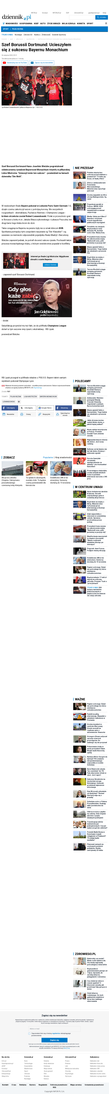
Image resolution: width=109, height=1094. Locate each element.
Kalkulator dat (94, 1061)
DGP (67, 13)
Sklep (104, 13)
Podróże (27, 1076)
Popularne (48, 457)
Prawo (67, 1061)
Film (45, 1073)
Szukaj (103, 17)
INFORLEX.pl (57, 13)
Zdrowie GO (28, 35)
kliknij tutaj (67, 1048)
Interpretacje (6, 1073)
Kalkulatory (94, 1057)
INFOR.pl (34, 13)
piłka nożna (15, 397)
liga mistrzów (30, 397)
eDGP (3, 1066)
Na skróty (5, 1057)
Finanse (67, 1063)
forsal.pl (45, 13)
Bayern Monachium (48, 397)
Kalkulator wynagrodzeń (98, 1076)
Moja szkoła (48, 1068)
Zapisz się (54, 1040)
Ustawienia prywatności (94, 1085)
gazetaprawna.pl (93, 13)
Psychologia (69, 1073)
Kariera (32, 1085)
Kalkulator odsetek (96, 1071)
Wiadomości (28, 1068)
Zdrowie (27, 1073)
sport (11, 39)
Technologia (28, 1063)
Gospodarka (28, 1066)
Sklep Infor (5, 1076)
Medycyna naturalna (72, 1068)
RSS (54, 1087)
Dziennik (4, 39)
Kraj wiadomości (63, 457)
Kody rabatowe (49, 1063)
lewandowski (9, 402)
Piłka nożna (17, 29)
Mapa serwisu (76, 1085)
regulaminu (56, 1033)
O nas (14, 1085)
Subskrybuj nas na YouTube (17, 63)
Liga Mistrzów (30, 39)
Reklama (22, 1085)
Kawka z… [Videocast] (42, 35)
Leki (66, 1066)
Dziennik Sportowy (59, 35)
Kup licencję (38, 388)
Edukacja (47, 1066)
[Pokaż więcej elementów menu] (106, 23)
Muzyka (46, 1076)
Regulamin (43, 1085)
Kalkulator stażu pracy (97, 1066)
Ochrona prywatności (58, 1085)
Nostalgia (18, 35)
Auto (26, 1061)
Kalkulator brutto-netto (97, 1073)
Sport (6, 29)
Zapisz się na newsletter (44, 63)
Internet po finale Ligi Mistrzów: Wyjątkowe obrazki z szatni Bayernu (49, 258)
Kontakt (5, 1085)
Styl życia (68, 1076)
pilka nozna (19, 39)
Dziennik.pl (28, 1057)
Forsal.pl (4, 1068)
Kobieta (46, 1061)
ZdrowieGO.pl (78, 13)
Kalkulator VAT (95, 1068)
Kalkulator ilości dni (96, 1063)
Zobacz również (50, 265)
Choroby (68, 1071)
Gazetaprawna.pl (7, 1063)
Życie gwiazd (48, 1071)
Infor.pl (4, 1061)
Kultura (46, 1079)
